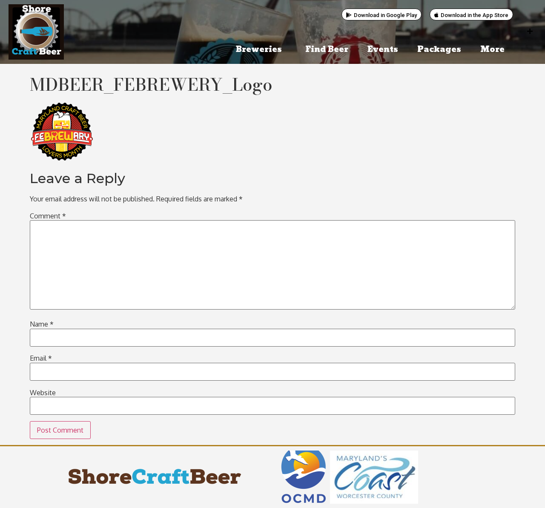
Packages (439, 50)
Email (41, 358)
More (492, 50)
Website (43, 392)
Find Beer (326, 50)
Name (42, 324)
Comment (48, 215)
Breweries (259, 50)
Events (382, 50)
